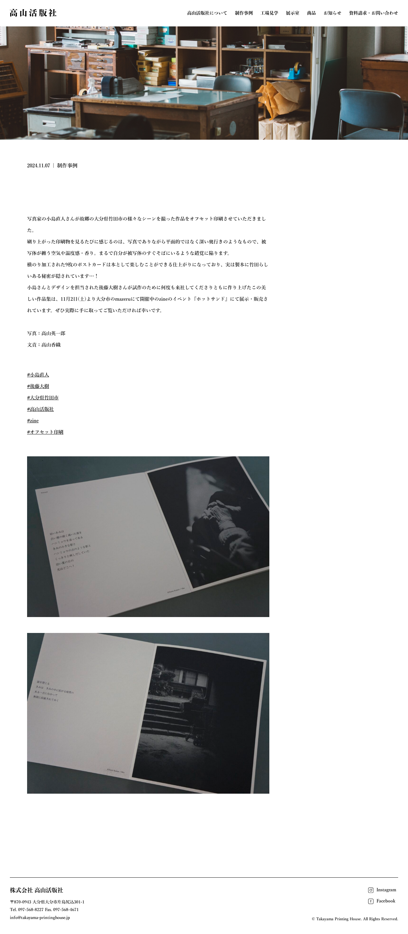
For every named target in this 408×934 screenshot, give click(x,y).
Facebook (385, 901)
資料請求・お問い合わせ (373, 13)
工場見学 (269, 13)
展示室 (292, 13)
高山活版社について (207, 13)
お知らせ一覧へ (204, 832)
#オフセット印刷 (45, 432)
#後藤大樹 (38, 386)
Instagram (386, 890)
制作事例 (244, 13)
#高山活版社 (40, 409)
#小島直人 (38, 374)
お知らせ (332, 13)
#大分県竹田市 (43, 397)
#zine (33, 420)
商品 (311, 13)
